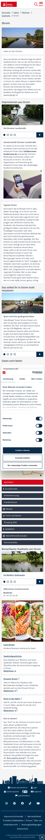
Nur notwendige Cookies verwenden (22, 465)
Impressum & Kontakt (13, 816)
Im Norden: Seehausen (14, 575)
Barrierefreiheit (34, 816)
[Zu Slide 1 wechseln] (4, 135)
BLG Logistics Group (15, 758)
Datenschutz (22, 828)
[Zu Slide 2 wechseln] (8, 135)
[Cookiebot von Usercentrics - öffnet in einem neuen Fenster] (32, 372)
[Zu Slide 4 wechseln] (15, 135)
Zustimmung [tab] (8, 379)
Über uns (38, 820)
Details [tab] (22, 379)
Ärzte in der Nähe (11, 698)
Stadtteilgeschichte (12, 656)
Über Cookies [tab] (36, 379)
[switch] (39, 426)
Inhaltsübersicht (11, 824)
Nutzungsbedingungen (31, 824)
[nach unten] (42, 837)
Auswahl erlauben (22, 458)
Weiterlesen (8, 671)
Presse (29, 820)
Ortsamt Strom (10, 679)
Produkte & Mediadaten (13, 820)
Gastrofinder (9, 645)
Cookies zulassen (22, 450)
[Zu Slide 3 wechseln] (11, 135)
